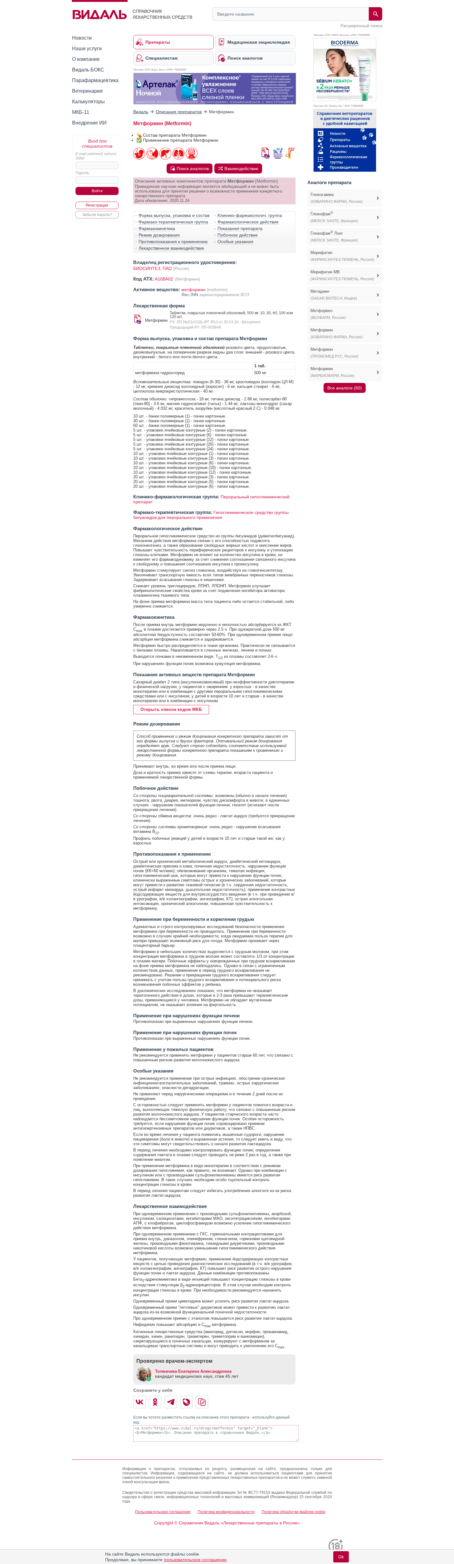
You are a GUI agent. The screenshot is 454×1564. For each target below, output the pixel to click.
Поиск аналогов (193, 168)
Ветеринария (87, 91)
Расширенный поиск (361, 25)
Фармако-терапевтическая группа (173, 221)
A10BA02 (164, 278)
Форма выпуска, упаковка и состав (174, 215)
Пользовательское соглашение (163, 1512)
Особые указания (235, 241)
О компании (86, 59)
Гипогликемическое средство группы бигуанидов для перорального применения (211, 515)
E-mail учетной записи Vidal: (96, 156)
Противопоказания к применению (173, 241)
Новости (82, 38)
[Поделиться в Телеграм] (170, 1402)
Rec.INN (190, 294)
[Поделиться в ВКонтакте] (139, 1402)
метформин (193, 289)
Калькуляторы (88, 101)
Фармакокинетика (157, 228)
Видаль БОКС (88, 69)
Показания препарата (239, 228)
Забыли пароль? (97, 215)
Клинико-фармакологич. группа (249, 215)
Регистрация (97, 205)
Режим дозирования (159, 234)
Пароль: (83, 173)
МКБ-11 (80, 112)
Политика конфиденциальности (226, 1512)
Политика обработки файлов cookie (293, 1512)
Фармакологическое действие (248, 221)
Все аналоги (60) (344, 387)
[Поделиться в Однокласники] (155, 1402)
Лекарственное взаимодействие (171, 248)
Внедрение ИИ (89, 122)
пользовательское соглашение (195, 1559)
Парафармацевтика (95, 80)
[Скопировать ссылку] (202, 1402)
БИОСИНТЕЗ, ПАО (152, 268)
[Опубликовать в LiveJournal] (186, 1402)
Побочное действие (237, 234)
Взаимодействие (241, 168)
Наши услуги (87, 48)
